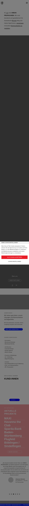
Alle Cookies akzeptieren (14, 257)
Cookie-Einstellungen (14, 261)
